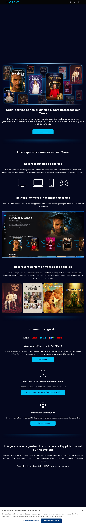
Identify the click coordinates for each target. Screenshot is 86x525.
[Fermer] (82, 510)
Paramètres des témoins (31, 521)
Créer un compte (43, 423)
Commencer (43, 132)
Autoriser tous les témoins (51, 521)
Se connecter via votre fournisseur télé (43, 392)
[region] (43, 516)
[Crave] (39, 2)
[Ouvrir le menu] (6, 2)
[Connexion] (79, 2)
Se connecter (43, 359)
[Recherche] (70, 2)
